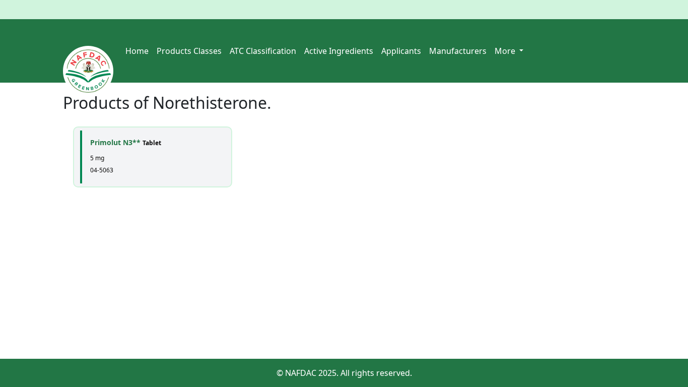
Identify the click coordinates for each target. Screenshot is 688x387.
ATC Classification (263, 50)
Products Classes (189, 50)
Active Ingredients (338, 50)
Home (137, 50)
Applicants (401, 50)
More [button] (506, 50)
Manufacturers (458, 50)
